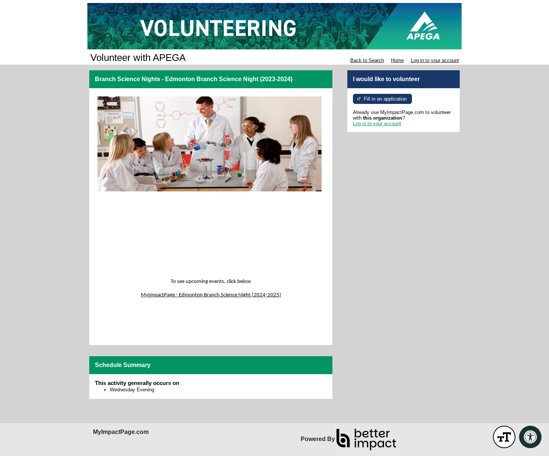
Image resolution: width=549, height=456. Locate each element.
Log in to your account (435, 60)
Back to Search (367, 60)
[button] (504, 437)
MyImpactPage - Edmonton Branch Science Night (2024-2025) (211, 295)
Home (397, 60)
